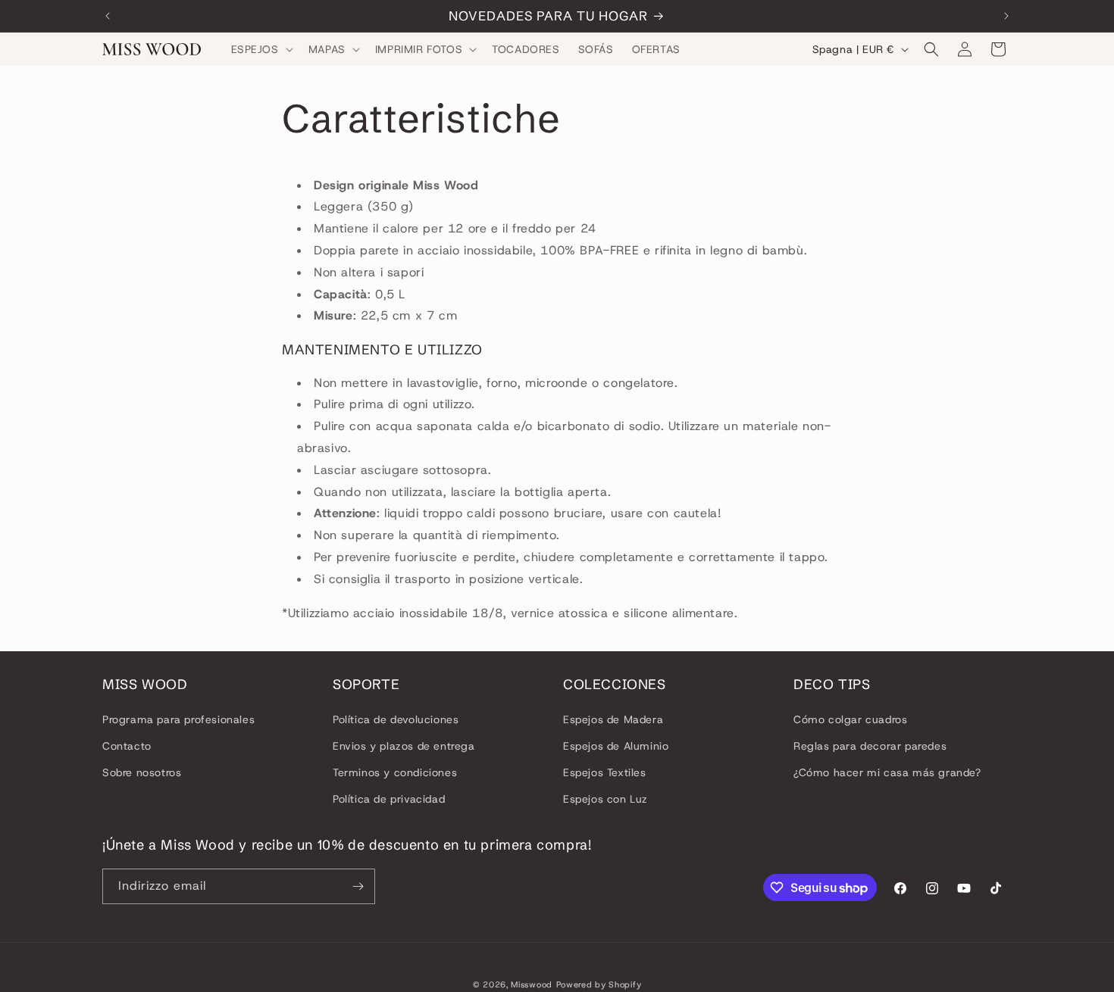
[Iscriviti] (357, 886)
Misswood (531, 984)
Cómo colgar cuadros (850, 719)
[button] (260, 49)
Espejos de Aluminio (615, 746)
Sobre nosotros (141, 772)
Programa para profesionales (178, 719)
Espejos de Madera (613, 719)
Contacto (127, 746)
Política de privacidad (389, 799)
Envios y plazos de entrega (404, 746)
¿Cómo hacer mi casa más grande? (887, 772)
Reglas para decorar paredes (870, 746)
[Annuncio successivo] (1006, 16)
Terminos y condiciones (395, 772)
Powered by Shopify (599, 984)
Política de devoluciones (395, 719)
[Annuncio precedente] (107, 16)
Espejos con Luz (605, 799)
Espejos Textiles (604, 772)
